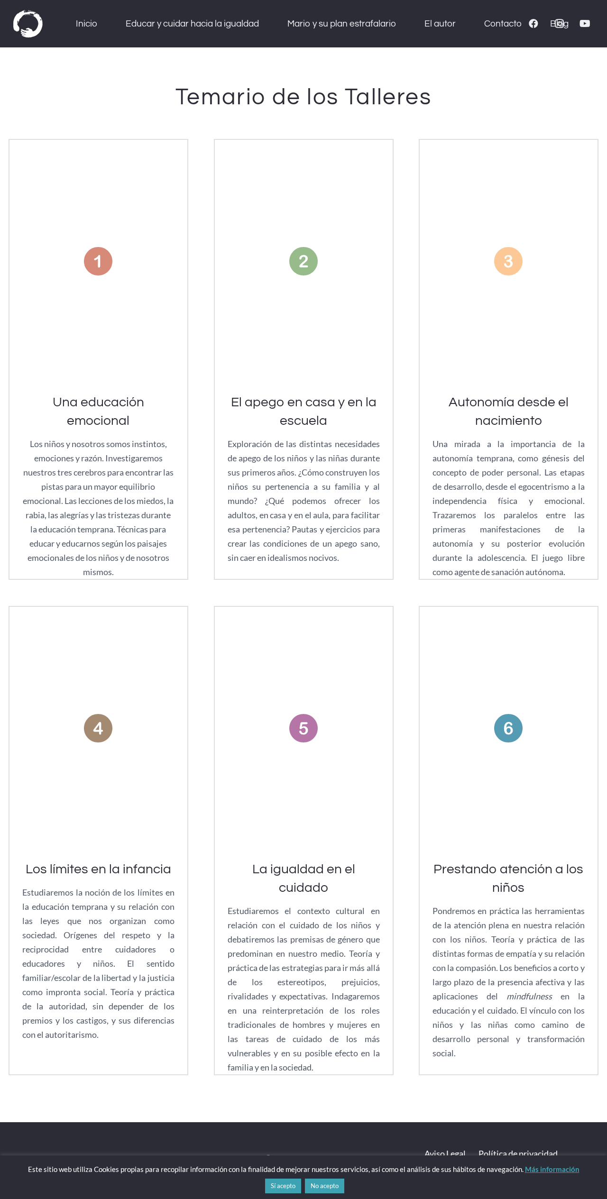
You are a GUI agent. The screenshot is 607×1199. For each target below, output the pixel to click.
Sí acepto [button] (283, 1186)
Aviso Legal (445, 1153)
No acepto (325, 1186)
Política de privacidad (518, 1153)
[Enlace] (28, 23)
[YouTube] (584, 23)
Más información (552, 1169)
